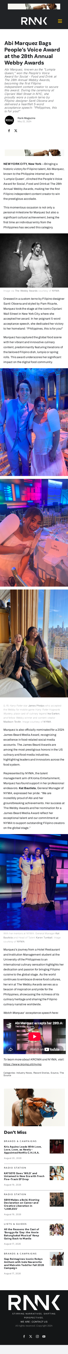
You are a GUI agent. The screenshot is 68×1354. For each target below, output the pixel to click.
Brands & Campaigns (20, 1141)
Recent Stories (41, 1073)
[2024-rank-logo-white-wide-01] (34, 18)
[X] (16, 130)
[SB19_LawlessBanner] (57, 1193)
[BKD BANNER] (57, 1223)
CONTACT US (39, 1322)
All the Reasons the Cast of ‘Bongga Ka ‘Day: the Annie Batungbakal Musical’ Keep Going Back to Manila (21, 1234)
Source (54, 1073)
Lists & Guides (15, 1224)
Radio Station (15, 1167)
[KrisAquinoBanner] (57, 1140)
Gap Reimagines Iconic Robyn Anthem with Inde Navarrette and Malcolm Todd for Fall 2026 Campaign (24, 1263)
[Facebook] (9, 130)
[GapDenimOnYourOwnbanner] (57, 1253)
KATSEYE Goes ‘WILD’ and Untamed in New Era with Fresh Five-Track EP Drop (24, 1176)
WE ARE (25, 1322)
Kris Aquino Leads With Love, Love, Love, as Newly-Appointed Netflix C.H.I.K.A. (23, 1149)
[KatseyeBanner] (57, 1167)
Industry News (24, 1073)
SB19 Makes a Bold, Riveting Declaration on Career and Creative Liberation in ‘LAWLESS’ (22, 1204)
